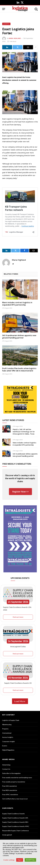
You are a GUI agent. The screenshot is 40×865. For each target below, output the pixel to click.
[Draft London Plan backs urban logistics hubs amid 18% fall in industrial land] (20, 355)
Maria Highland (15, 38)
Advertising (6, 765)
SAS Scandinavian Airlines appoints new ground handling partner (19, 336)
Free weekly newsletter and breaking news (17, 777)
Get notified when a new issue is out (15, 799)
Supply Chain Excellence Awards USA (15, 818)
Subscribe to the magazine (11, 773)
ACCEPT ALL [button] (30, 860)
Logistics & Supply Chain (10, 720)
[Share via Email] (28, 47)
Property (5, 729)
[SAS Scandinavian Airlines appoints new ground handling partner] (20, 322)
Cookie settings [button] (9, 860)
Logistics (6, 24)
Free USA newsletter (9, 786)
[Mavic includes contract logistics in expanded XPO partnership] (20, 289)
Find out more (18, 617)
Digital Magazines (8, 750)
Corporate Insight (8, 741)
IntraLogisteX (7, 835)
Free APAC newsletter (10, 794)
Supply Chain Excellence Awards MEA (15, 822)
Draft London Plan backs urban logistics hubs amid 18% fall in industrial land (19, 369)
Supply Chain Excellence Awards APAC (15, 826)
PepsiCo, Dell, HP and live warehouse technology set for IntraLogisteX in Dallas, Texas (24, 431)
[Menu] (3, 9)
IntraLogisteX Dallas (18, 646)
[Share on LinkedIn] (7, 47)
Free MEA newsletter (9, 790)
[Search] (36, 9)
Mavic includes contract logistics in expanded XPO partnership (17, 303)
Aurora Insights (7, 737)
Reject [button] (20, 860)
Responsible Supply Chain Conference (15, 831)
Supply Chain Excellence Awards (13, 814)
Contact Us (6, 769)
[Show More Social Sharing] (36, 47)
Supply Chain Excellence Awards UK (18, 683)
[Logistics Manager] (20, 9)
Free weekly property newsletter (13, 782)
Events (4, 746)
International (6, 733)
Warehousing (6, 724)
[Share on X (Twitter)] (18, 47)
